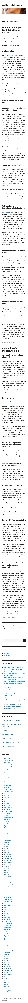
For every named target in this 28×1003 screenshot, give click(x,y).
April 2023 (6, 781)
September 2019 (8, 862)
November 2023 (8, 773)
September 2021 (8, 817)
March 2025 (7, 762)
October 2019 (7, 860)
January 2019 (7, 876)
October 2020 (7, 838)
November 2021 (8, 813)
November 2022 (8, 791)
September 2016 (8, 927)
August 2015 (7, 952)
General (13, 342)
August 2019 (7, 864)
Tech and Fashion (9, 692)
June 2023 (6, 779)
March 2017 (7, 915)
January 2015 (7, 966)
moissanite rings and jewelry (11, 402)
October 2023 (7, 775)
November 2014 (8, 970)
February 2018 (8, 895)
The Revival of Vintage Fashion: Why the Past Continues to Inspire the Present (14, 683)
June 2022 (6, 799)
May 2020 (6, 846)
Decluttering (5, 730)
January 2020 (7, 854)
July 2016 (6, 931)
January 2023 (7, 787)
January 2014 (7, 991)
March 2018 (7, 893)
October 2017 (7, 903)
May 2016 (6, 936)
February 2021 (8, 830)
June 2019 (6, 868)
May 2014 (6, 982)
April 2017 (6, 913)
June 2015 (6, 956)
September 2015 (8, 950)
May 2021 (6, 826)
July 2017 (6, 909)
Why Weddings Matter (8, 746)
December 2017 (8, 899)
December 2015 (8, 946)
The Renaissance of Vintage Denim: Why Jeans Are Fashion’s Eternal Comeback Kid (14, 669)
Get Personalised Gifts (10, 694)
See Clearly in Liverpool (10, 708)
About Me (6, 653)
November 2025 (8, 760)
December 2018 (8, 878)
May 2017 (6, 911)
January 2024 (7, 769)
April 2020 (6, 848)
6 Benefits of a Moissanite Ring (10, 349)
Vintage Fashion (8, 687)
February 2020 (8, 852)
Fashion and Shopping (12, 5)
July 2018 (6, 887)
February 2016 (8, 942)
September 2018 (8, 885)
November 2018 (8, 881)
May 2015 (6, 958)
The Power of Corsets (8, 734)
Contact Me (7, 655)
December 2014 (8, 968)
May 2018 (6, 891)
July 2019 (6, 866)
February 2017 (8, 917)
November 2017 (8, 901)
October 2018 (7, 883)
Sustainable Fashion (9, 690)
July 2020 (6, 842)
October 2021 (7, 815)
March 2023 (7, 783)
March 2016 (7, 940)
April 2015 (6, 960)
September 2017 (8, 905)
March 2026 (7, 758)
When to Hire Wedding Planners (11, 742)
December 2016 (8, 921)
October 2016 (7, 925)
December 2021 (8, 811)
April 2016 (6, 938)
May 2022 (6, 801)
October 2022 (7, 793)
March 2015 (7, 962)
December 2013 (8, 993)
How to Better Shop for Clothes (11, 720)
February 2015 (8, 964)
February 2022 (8, 807)
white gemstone (21, 571)
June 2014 (6, 980)
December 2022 (8, 789)
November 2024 (8, 764)
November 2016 (8, 923)
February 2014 (8, 988)
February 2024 (8, 766)
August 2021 (7, 819)
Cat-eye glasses (6, 212)
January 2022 (7, 809)
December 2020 (8, 834)
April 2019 (6, 872)
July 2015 (6, 954)
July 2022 (6, 797)
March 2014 (7, 986)
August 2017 (7, 907)
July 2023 (6, 777)
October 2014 (7, 972)
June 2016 (6, 933)
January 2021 (7, 832)
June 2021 (6, 824)
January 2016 (7, 944)
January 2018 (7, 897)
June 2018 (6, 889)
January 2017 (7, 919)
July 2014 (6, 978)
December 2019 (8, 856)
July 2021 (6, 821)
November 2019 (8, 858)
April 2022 (6, 803)
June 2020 (6, 844)
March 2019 (7, 874)
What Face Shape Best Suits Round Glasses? (11, 30)
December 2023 (8, 771)
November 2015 (8, 948)
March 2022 (7, 805)
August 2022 (7, 795)
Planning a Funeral (7, 738)
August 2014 (7, 976)
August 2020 (7, 840)
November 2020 (8, 836)
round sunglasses (11, 55)
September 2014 (8, 974)
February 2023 (8, 785)
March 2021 (7, 828)
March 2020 (7, 850)
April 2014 (6, 984)
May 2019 (6, 870)
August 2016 (7, 929)
